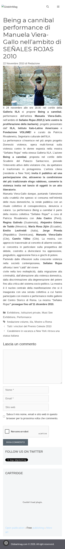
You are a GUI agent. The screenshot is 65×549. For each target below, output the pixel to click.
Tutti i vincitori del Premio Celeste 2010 (29, 326)
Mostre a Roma (43, 321)
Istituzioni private (30, 312)
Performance (24, 317)
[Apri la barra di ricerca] (47, 7)
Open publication (14, 527)
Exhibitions (13, 312)
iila (31, 321)
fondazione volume (17, 321)
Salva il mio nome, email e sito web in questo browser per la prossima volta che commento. (32, 416)
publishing (38, 527)
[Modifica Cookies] (6, 543)
